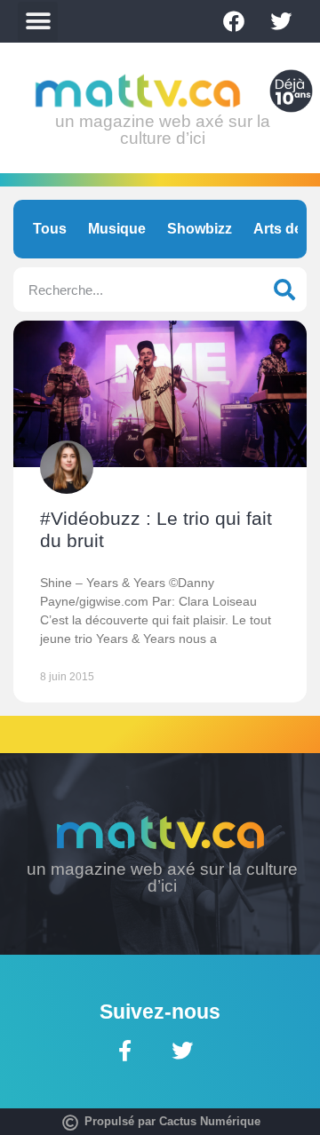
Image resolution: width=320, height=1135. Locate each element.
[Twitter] (281, 21)
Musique (117, 228)
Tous (50, 228)
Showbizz (199, 228)
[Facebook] (233, 21)
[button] (38, 22)
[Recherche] (284, 289)
